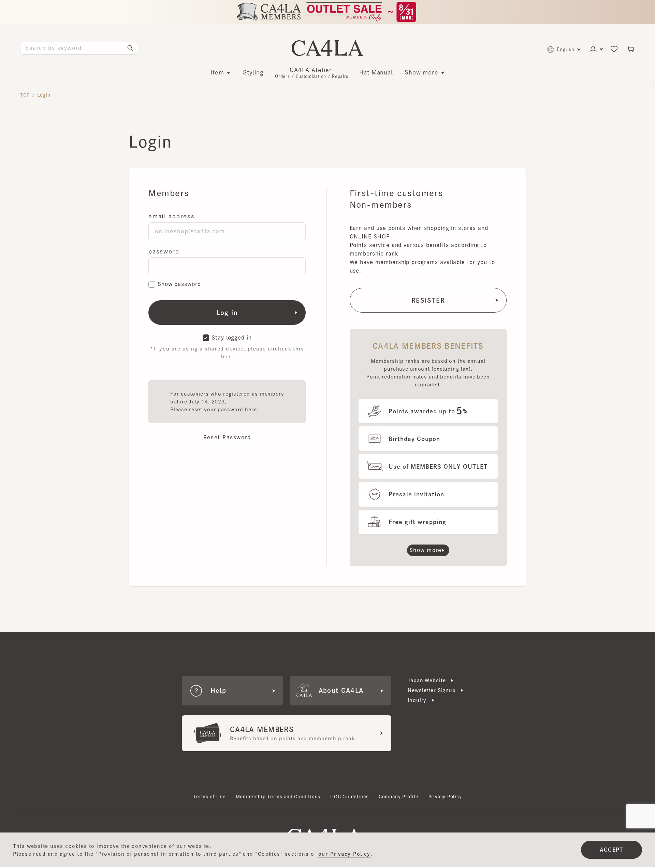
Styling (253, 72)
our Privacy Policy (344, 853)
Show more (421, 72)
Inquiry (417, 700)
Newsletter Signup (432, 690)
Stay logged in (232, 337)
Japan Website (427, 680)
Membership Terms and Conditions (278, 796)
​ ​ (311, 72)
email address (171, 216)
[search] (130, 48)
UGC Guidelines (349, 796)
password (163, 251)
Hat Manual (376, 72)
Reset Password (227, 437)
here (251, 409)
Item (217, 72)
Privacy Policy (445, 796)
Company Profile (399, 796)
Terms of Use (209, 796)
